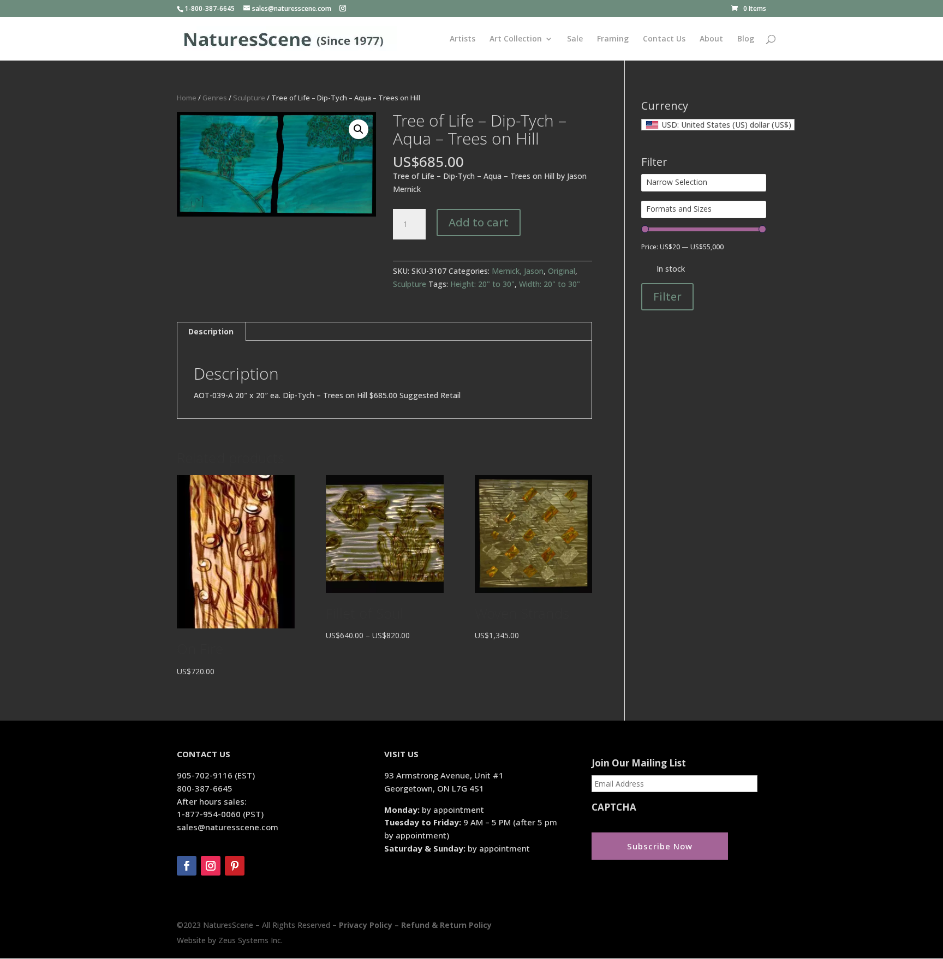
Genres (214, 98)
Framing (613, 39)
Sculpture (249, 98)
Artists (462, 39)
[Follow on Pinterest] (234, 866)
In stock (670, 268)
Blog (745, 39)
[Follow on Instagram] (210, 866)
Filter (667, 296)
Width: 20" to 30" (549, 284)
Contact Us (664, 39)
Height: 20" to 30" (482, 284)
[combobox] (718, 124)
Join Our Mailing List (639, 763)
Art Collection (516, 39)
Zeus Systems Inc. (250, 940)
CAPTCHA (614, 807)
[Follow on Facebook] (186, 866)
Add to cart (479, 222)
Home (186, 98)
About (711, 39)
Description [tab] (211, 331)
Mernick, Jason (518, 271)
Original (561, 271)
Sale (575, 39)
